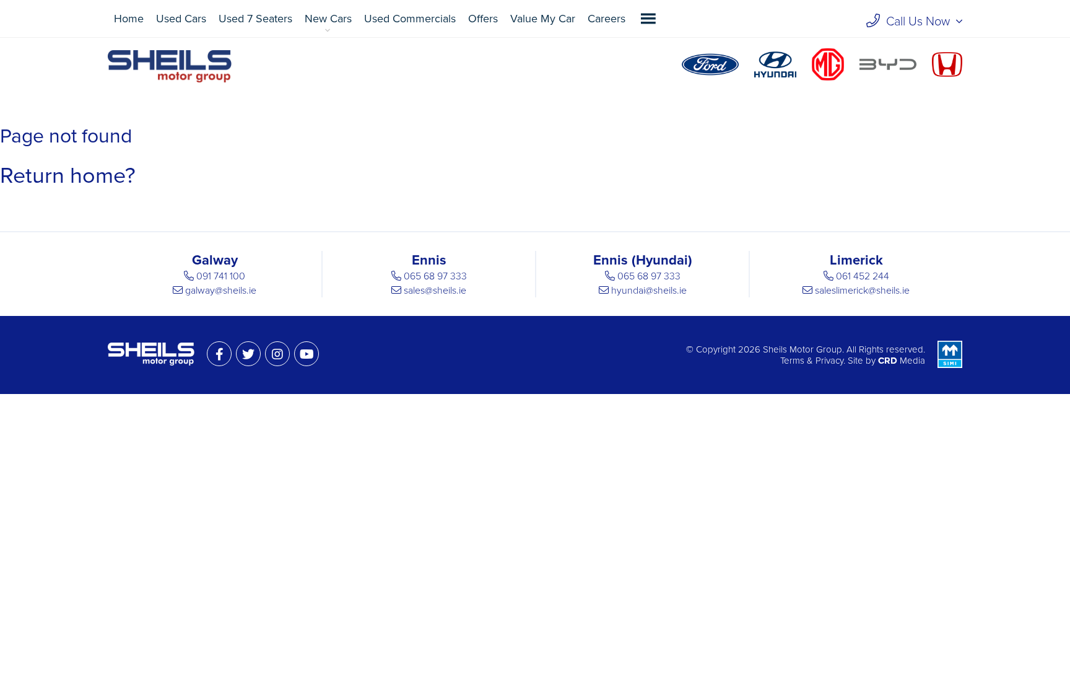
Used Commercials (410, 18)
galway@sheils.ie (220, 290)
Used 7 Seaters (255, 18)
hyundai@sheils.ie (649, 290)
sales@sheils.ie (435, 290)
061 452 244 (862, 276)
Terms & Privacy (811, 360)
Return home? (68, 175)
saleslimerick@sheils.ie (862, 290)
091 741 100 (220, 276)
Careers (606, 18)
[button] (648, 18)
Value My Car (542, 18)
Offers (483, 18)
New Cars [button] (328, 18)
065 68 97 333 (435, 276)
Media (901, 360)
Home (129, 18)
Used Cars (181, 18)
